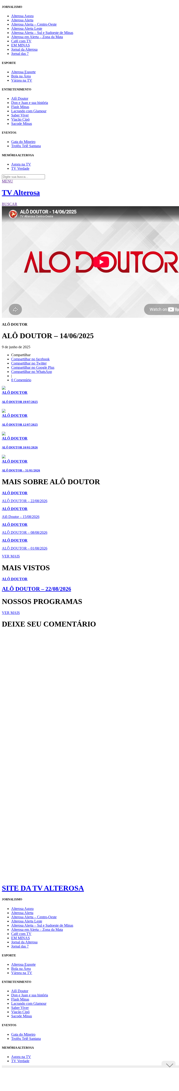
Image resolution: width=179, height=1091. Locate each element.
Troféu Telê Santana (26, 146)
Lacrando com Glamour (28, 111)
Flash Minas (20, 107)
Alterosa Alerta (22, 20)
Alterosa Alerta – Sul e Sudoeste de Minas (42, 33)
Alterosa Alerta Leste (26, 28)
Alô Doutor (19, 98)
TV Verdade (20, 168)
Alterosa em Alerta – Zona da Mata (37, 37)
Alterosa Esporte (23, 72)
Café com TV (21, 41)
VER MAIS (11, 556)
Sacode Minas (21, 124)
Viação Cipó (20, 119)
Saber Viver (20, 115)
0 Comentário (21, 380)
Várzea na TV (21, 80)
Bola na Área (21, 76)
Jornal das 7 (20, 54)
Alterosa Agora (22, 16)
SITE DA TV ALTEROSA (43, 888)
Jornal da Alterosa (24, 49)
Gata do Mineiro (23, 142)
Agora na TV (21, 164)
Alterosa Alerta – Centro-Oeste (34, 24)
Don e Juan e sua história (29, 103)
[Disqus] (89, 696)
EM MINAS (20, 45)
